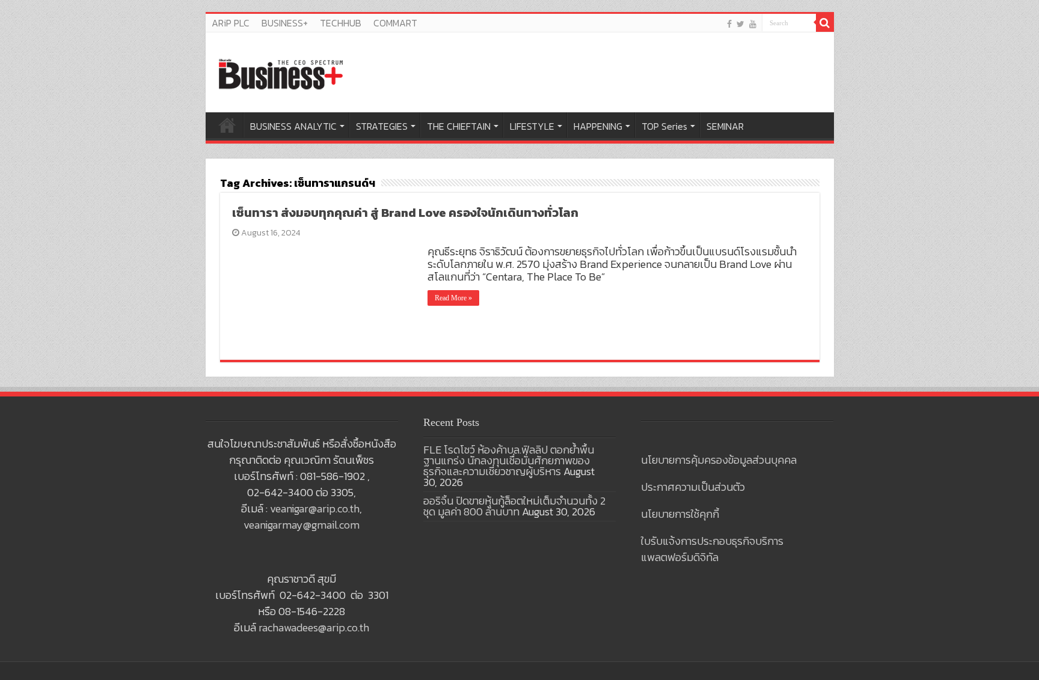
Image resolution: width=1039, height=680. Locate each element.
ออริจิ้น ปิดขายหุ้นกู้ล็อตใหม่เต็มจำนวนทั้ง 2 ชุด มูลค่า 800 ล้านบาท (514, 506)
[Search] (825, 23)
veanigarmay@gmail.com (302, 525)
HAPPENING (598, 126)
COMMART (395, 23)
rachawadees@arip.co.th (314, 627)
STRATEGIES (382, 126)
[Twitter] (740, 23)
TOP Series (664, 126)
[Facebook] (729, 23)
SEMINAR (725, 126)
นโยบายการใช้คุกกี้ (680, 514)
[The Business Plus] (281, 73)
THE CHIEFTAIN (459, 126)
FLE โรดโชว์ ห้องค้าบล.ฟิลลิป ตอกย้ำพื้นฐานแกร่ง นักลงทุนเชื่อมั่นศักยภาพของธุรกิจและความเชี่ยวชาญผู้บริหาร (508, 460)
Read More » (453, 298)
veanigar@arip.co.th (315, 508)
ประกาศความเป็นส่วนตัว (693, 487)
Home (227, 125)
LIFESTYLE (532, 126)
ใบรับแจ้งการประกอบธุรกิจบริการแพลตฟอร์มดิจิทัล (712, 549)
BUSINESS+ (285, 23)
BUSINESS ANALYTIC (293, 126)
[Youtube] (753, 23)
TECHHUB (340, 23)
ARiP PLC (231, 23)
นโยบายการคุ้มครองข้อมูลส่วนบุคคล (719, 460)
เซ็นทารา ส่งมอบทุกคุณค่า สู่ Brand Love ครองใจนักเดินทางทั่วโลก (405, 213)
